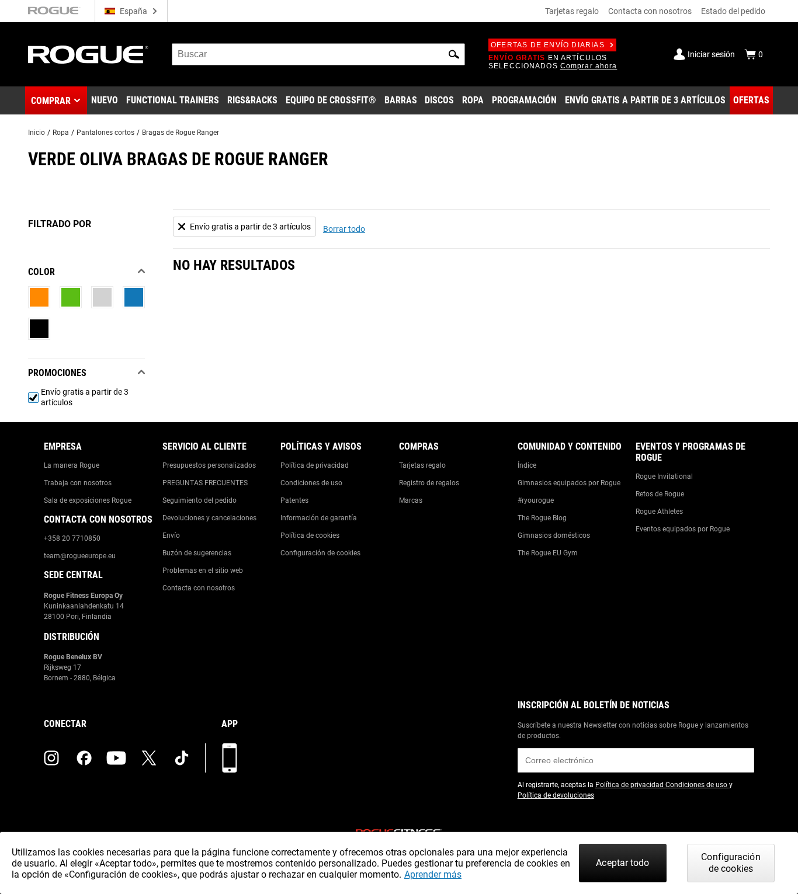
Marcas (410, 500)
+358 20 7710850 (72, 538)
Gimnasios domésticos (554, 535)
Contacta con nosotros (650, 11)
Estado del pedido (733, 11)
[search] (318, 54)
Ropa (61, 132)
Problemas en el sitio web (202, 570)
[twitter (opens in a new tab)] (149, 758)
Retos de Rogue (660, 494)
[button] (454, 54)
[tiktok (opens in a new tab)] (181, 758)
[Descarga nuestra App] (229, 758)
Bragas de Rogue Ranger (180, 132)
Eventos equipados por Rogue (683, 529)
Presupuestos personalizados (209, 465)
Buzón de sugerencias (196, 553)
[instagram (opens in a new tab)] (51, 758)
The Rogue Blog (542, 518)
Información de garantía (318, 518)
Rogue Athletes (659, 511)
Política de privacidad (314, 465)
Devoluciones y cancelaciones (209, 518)
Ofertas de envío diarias (548, 45)
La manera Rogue (71, 465)
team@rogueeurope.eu (80, 556)
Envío (171, 535)
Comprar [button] (51, 100)
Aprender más (433, 874)
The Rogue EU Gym (548, 553)
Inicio (36, 132)
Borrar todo (344, 229)
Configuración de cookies (320, 553)
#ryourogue (536, 500)
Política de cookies (309, 535)
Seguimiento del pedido (199, 500)
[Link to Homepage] (88, 54)
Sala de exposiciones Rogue (87, 500)
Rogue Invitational (664, 476)
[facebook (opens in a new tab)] (84, 758)
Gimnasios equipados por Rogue (569, 483)
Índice (527, 465)
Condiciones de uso (311, 483)
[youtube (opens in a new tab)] (116, 758)
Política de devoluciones (556, 795)
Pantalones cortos (105, 132)
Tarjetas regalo (572, 11)
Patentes (294, 500)
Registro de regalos (429, 483)
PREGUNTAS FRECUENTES (205, 483)
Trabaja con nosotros (78, 483)
